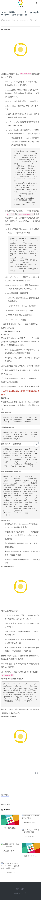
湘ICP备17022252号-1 (20, 893)
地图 (22, 889)
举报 (36, 773)
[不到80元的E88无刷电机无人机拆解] (31, 817)
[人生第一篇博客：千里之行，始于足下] (10, 845)
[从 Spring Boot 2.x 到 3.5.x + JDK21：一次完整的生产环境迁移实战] (10, 866)
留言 (17, 889)
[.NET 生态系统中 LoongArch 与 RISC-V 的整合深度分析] (10, 819)
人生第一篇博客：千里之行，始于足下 (19, 851)
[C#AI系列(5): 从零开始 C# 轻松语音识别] (31, 831)
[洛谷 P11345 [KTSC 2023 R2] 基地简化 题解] (31, 848)
